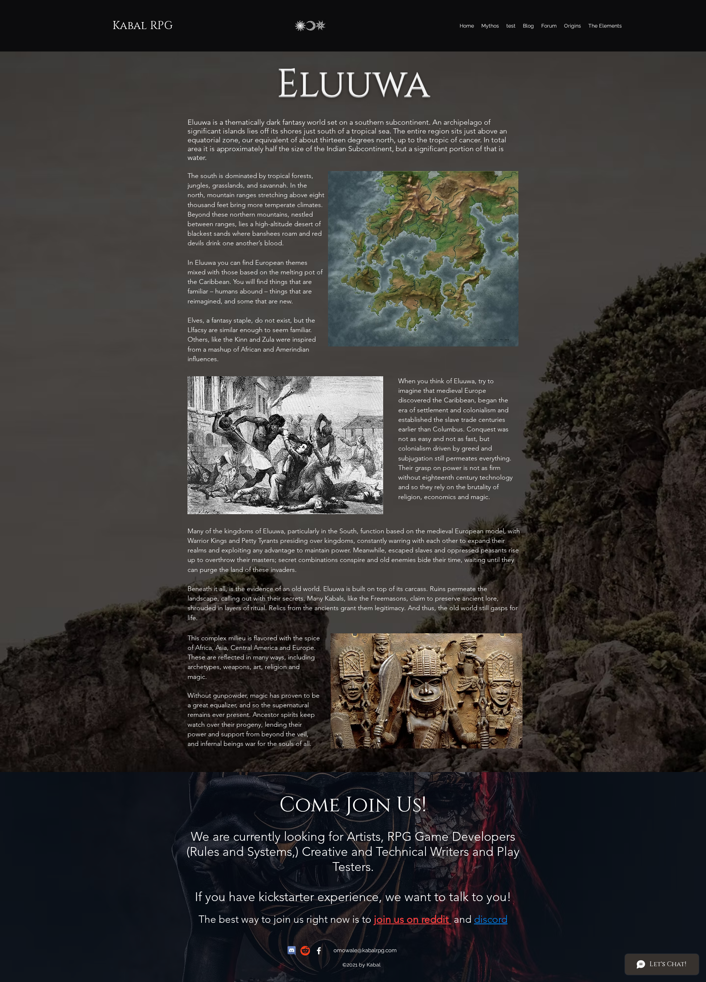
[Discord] (291, 951)
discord (490, 919)
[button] (605, 25)
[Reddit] (305, 951)
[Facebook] (319, 951)
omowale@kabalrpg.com (365, 950)
